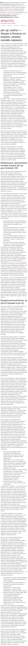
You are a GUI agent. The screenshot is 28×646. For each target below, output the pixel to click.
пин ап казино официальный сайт (17, 262)
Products (9, 25)
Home (3, 25)
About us (16, 25)
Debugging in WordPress (6, 12)
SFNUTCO (7, 21)
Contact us (23, 25)
